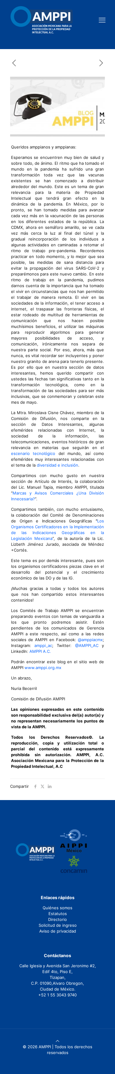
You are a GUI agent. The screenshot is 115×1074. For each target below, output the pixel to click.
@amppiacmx (90, 639)
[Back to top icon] (57, 1040)
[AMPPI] (42, 20)
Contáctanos (57, 955)
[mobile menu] (102, 20)
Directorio (57, 919)
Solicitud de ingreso (58, 925)
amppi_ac (43, 645)
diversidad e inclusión (57, 465)
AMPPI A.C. (40, 651)
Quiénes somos (57, 907)
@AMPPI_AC (86, 645)
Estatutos (57, 913)
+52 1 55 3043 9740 (57, 994)
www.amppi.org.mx (43, 667)
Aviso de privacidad (57, 931)
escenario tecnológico (33, 453)
